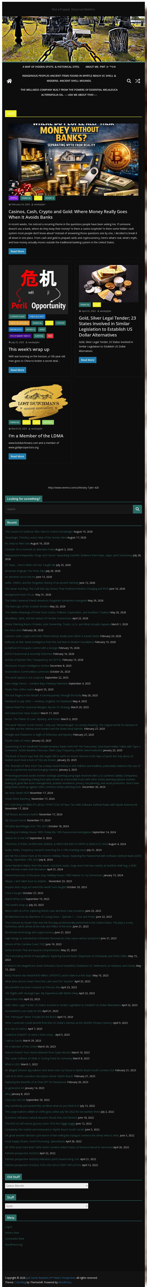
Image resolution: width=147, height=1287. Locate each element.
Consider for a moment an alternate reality (30, 549)
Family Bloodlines (19, 323)
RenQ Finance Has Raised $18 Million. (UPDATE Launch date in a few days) (48, 975)
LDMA (36, 422)
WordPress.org (13, 1244)
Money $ (50, 198)
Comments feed (14, 1238)
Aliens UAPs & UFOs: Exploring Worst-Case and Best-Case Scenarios (45, 910)
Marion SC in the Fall (17, 838)
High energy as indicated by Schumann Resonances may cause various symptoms (52, 938)
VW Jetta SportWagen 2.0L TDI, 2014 (26, 826)
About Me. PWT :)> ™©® (101, 66)
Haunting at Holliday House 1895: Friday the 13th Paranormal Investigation (48, 832)
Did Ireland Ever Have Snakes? (22, 713)
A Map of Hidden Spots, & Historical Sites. (51, 66)
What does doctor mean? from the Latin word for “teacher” (39, 981)
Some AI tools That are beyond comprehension (32, 950)
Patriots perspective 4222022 (22, 1153)
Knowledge (16, 329)
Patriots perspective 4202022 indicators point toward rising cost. (42, 1159)
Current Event (17, 316)
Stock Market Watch (20, 336)
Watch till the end (15, 899)
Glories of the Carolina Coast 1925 (25, 944)
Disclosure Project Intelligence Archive (27, 665)
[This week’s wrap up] (38, 289)
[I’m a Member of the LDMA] (38, 402)
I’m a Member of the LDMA (36, 436)
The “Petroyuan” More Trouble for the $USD (31, 1017)
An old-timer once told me (20, 577)
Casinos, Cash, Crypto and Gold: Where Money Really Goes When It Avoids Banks (68, 214)
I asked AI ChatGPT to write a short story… (30, 1034)
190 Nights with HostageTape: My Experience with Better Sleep (41, 993)
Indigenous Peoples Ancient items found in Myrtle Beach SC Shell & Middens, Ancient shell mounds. (69, 78)
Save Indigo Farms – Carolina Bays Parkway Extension (36, 683)
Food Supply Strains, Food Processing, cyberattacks (35, 1141)
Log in (8, 1226)
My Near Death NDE (17, 792)
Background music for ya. (20, 594)
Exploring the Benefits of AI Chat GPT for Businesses (36, 1082)
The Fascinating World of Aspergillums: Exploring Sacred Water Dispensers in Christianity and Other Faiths (66, 956)
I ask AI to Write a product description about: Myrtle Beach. (39, 1076)
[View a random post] (137, 81)
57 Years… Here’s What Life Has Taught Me (30, 565)
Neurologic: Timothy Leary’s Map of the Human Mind (36, 537)
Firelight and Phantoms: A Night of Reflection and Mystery (38, 734)
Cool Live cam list (15, 1100)
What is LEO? (12, 1064)
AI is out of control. (16, 1028)
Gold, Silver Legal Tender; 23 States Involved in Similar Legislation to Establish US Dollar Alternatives (107, 326)
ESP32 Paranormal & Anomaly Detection (29, 654)
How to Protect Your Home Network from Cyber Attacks (38, 1052)
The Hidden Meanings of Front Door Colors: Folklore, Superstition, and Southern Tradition (57, 612)
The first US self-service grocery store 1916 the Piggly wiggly (40, 1123)
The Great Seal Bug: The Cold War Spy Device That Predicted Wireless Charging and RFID (57, 588)
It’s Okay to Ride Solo (17, 543)
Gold (38, 198)
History (60, 323)
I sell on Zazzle (13, 1040)
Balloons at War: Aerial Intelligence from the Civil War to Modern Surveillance (49, 642)
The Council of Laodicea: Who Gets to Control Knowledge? (39, 531)
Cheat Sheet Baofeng (18, 798)
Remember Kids (14, 999)
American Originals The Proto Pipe (25, 571)
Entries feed (12, 1232)
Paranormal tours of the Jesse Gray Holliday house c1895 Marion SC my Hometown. (54, 875)
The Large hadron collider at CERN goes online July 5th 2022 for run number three (52, 1111)
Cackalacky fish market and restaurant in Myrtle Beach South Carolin (44, 1129)
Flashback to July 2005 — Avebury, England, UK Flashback (38, 701)
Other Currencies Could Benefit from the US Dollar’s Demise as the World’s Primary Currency (59, 1023)
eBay (8, 1094)
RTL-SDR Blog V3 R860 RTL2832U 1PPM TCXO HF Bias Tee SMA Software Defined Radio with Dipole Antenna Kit (71, 804)
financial (26, 198)
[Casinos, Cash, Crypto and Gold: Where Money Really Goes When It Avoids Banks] (73, 160)
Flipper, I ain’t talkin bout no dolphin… (26, 881)
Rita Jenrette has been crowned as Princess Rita (32, 987)
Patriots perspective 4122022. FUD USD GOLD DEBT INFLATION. (43, 1165)
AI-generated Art (14, 1088)
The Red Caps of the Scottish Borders (27, 606)
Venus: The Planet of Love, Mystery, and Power (32, 719)
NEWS (42, 329)
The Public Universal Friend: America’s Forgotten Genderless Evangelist (46, 600)
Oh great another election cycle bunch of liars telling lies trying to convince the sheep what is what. (62, 1135)
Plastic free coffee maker (19, 689)
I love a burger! (13, 893)
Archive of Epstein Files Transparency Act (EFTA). (33, 659)
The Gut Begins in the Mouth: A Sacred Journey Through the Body (43, 695)
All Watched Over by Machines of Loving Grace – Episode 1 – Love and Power (50, 916)
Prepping (48, 422)
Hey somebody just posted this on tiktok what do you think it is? (42, 1105)
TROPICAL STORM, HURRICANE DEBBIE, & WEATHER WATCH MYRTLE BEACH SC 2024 (56, 844)
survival (39, 336)
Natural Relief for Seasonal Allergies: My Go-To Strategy (37, 707)
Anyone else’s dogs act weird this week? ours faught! (35, 887)
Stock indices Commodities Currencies (27, 671)
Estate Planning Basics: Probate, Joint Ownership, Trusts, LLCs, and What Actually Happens (58, 624)
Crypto (13, 198)
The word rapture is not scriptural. (24, 677)
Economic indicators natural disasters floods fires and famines (41, 1117)
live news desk (13, 630)
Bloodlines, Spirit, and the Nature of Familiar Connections (38, 618)
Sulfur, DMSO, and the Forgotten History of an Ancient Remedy (42, 582)
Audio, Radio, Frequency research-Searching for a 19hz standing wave (45, 850)
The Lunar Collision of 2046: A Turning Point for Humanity (38, 1058)
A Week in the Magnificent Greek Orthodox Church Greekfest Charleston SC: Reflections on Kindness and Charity (70, 965)
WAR (50, 336)
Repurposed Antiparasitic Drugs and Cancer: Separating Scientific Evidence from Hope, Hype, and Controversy (68, 555)
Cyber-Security (36, 316)
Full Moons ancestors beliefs (21, 814)
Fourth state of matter (18, 740)
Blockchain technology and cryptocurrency (29, 932)
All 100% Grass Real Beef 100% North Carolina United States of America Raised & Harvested (59, 1147)
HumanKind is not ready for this (23, 1011)
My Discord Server (15, 820)
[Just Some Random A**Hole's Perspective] (73, 19)
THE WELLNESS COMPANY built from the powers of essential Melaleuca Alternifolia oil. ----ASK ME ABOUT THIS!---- (69, 92)
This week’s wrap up (29, 349)
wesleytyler (39, 204)
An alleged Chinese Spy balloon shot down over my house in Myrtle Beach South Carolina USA (59, 1070)
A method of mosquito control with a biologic (31, 648)
